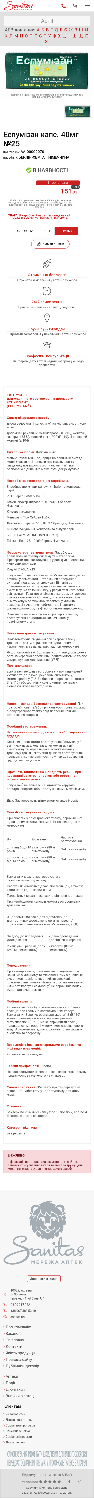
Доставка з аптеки (19, 1419)
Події (10, 1383)
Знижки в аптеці (20, 1396)
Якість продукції (20, 1353)
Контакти (14, 1347)
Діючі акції (15, 1389)
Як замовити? (15, 1414)
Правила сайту (19, 1360)
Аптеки (12, 1376)
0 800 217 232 (20, 1304)
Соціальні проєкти (19, 1436)
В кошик (66, 231)
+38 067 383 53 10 (23, 1310)
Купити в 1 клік (52, 244)
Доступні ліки (15, 1442)
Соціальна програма (20, 1425)
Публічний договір (22, 1366)
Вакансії (13, 1334)
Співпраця (15, 1340)
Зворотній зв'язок (43, 1279)
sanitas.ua (17, 1316)
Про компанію (18, 1327)
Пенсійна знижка (18, 1431)
